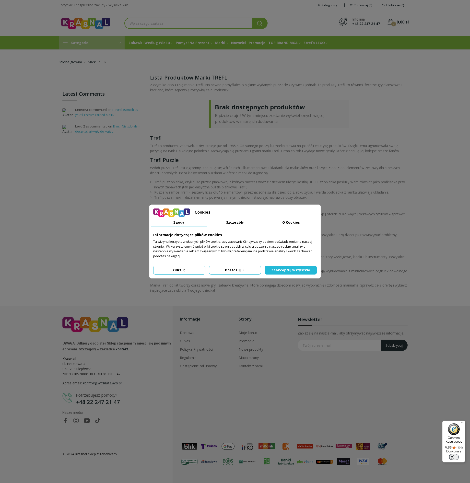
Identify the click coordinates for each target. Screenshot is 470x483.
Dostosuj (233, 270)
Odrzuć (179, 270)
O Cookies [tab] (291, 222)
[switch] (454, 457)
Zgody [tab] (178, 222)
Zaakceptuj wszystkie (290, 270)
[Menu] (462, 423)
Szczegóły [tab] (235, 222)
